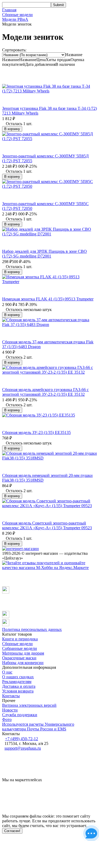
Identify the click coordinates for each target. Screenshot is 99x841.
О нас (7, 672)
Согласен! (12, 831)
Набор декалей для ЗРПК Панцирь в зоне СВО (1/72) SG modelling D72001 (44, 253)
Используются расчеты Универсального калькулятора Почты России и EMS (38, 726)
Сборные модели (17, 14)
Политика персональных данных (32, 629)
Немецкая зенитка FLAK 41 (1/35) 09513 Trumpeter (47, 299)
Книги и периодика (20, 639)
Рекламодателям (16, 681)
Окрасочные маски (19, 658)
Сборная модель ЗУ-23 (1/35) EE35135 (36, 432)
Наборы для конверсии (23, 662)
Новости (10, 710)
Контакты (11, 696)
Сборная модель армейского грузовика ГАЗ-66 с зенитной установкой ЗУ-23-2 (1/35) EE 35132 (45, 392)
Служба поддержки (19, 715)
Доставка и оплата (18, 686)
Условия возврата (18, 691)
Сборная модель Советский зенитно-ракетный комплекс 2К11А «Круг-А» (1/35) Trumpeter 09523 (47, 525)
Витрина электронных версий (29, 705)
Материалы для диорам (23, 653)
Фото (7, 719)
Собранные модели (19, 648)
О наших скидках (18, 677)
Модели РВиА (15, 19)
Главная (9, 10)
